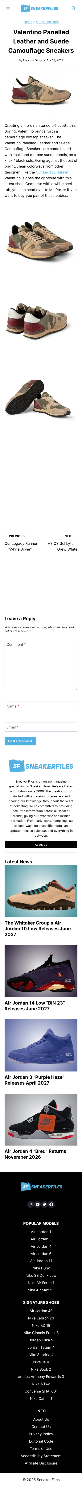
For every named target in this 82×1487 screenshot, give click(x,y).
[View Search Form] (73, 8)
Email (12, 727)
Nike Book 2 (41, 1369)
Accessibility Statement (41, 1456)
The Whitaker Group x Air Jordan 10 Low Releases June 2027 (38, 928)
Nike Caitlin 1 (41, 1398)
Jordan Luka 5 (41, 1340)
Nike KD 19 (41, 1325)
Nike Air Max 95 (41, 1290)
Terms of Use (41, 1448)
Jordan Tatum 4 (41, 1347)
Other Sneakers (47, 22)
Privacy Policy (41, 1434)
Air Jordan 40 (41, 1311)
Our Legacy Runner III (54, 172)
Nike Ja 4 (41, 1362)
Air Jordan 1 (41, 1232)
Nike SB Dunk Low (41, 1275)
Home (28, 22)
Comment (16, 644)
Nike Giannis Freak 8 (41, 1333)
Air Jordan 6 (41, 1254)
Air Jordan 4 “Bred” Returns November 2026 (35, 1154)
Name (12, 706)
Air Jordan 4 (41, 1246)
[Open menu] (8, 8)
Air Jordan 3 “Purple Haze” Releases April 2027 (34, 1080)
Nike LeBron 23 (41, 1318)
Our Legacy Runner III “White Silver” (21, 543)
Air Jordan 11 (41, 1261)
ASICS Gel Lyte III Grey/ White (62, 543)
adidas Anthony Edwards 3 (41, 1376)
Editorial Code (41, 1441)
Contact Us (41, 1426)
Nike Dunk (41, 1268)
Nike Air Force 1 (41, 1283)
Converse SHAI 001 (41, 1391)
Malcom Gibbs (33, 60)
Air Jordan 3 (41, 1239)
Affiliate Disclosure (41, 1463)
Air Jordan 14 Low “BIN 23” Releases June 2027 (35, 1005)
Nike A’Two (41, 1384)
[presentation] (41, 891)
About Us (41, 1419)
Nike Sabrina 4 (41, 1355)
